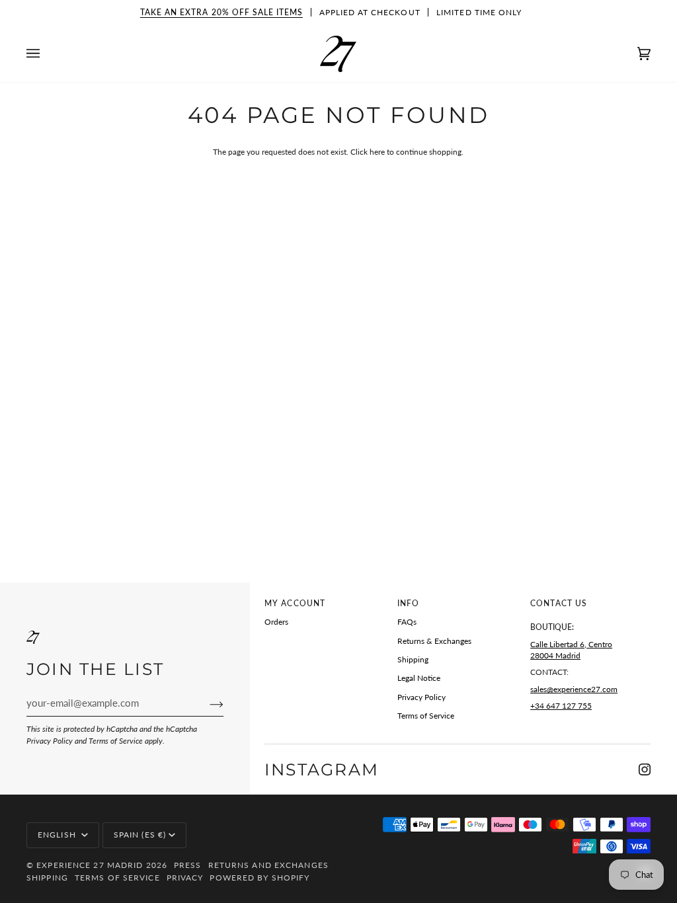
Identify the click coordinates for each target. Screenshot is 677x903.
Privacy (185, 878)
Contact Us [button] (558, 603)
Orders (276, 621)
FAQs (407, 621)
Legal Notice (418, 678)
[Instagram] (645, 769)
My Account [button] (294, 603)
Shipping (412, 659)
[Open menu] (46, 54)
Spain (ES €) (140, 835)
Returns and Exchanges (268, 865)
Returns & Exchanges (434, 641)
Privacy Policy (49, 740)
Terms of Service (116, 740)
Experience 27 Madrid (89, 865)
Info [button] (408, 603)
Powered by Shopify (259, 878)
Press (188, 865)
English (58, 835)
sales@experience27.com (573, 689)
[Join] (205, 704)
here (377, 151)
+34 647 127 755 (561, 705)
